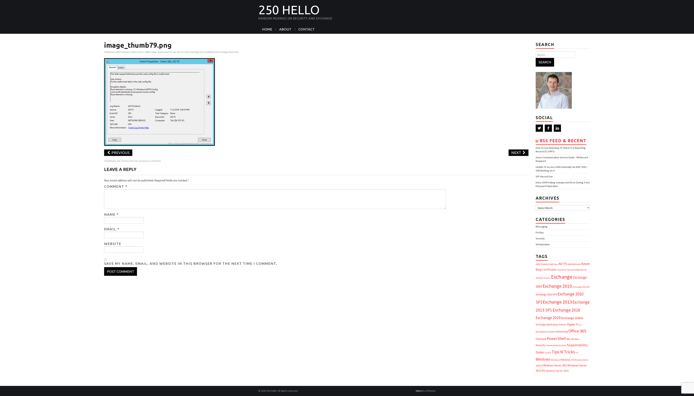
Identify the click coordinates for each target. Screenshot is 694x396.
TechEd (547, 352)
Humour (562, 324)
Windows (543, 359)
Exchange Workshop (547, 324)
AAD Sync (554, 264)
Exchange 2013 (557, 302)
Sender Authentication (556, 345)
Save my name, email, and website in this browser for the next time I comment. (190, 263)
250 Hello (289, 10)
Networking (562, 331)
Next (516, 153)
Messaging (541, 226)
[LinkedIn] (557, 128)
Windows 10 (567, 359)
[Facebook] (548, 128)
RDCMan (575, 339)
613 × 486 (144, 52)
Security (540, 238)
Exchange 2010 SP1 (581, 287)
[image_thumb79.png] (159, 101)
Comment (115, 186)
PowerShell (556, 338)
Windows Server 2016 (557, 370)
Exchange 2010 (557, 286)
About (285, 29)
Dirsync (547, 278)
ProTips (540, 232)
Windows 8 (555, 359)
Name (111, 214)
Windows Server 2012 (555, 365)
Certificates (549, 269)
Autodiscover (574, 264)
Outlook (541, 339)
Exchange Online (572, 318)
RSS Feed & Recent (563, 140)
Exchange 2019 (548, 317)
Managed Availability (545, 331)
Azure (585, 264)
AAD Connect (543, 264)
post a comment (151, 160)
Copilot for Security (565, 270)
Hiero (419, 390)
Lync (580, 325)
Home (267, 29)
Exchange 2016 (566, 310)
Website (112, 243)
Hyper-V (572, 324)
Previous (120, 153)
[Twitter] (539, 128)
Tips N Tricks (563, 352)
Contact (306, 29)
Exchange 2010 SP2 (546, 294)
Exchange (561, 276)
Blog (539, 269)
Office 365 (577, 331)
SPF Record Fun (544, 176)
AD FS (563, 264)
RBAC (568, 339)
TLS (576, 353)
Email (111, 229)
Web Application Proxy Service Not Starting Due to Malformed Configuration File (195, 52)
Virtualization (543, 244)
